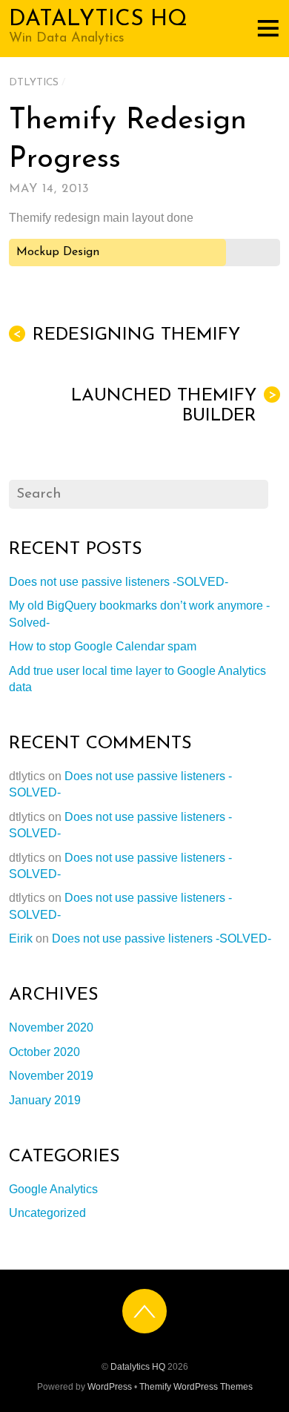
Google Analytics (53, 1189)
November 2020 (51, 1027)
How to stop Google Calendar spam (102, 646)
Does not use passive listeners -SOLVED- (118, 581)
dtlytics (34, 83)
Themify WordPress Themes (196, 1387)
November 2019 (51, 1075)
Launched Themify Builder (173, 406)
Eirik (21, 938)
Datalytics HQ (137, 1367)
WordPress (109, 1387)
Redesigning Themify (126, 335)
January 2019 (45, 1100)
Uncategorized (47, 1213)
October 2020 (44, 1052)
